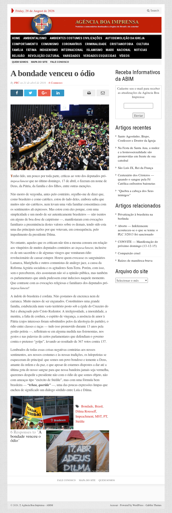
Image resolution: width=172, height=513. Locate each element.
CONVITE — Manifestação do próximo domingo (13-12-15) (138, 243)
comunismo (50, 44)
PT (105, 416)
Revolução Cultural (44, 56)
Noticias (140, 50)
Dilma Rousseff (86, 411)
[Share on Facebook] (17, 93)
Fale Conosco (59, 62)
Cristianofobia (121, 44)
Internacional (72, 50)
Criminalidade (96, 44)
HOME (16, 38)
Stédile (80, 421)
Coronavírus (72, 44)
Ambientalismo (35, 38)
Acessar (114, 505)
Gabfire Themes (154, 505)
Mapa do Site (39, 62)
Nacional (124, 50)
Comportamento (25, 44)
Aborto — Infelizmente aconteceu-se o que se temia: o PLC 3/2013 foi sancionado (138, 230)
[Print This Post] (88, 93)
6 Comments (56, 83)
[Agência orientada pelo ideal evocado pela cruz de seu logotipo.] (86, 24)
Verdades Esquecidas (99, 56)
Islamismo (94, 50)
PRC (16, 83)
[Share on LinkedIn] (58, 93)
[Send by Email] (102, 93)
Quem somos (20, 62)
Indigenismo (49, 50)
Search (154, 10)
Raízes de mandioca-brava (135, 260)
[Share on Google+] (45, 93)
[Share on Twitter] (31, 93)
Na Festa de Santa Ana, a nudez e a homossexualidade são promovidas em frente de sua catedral (138, 154)
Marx (110, 50)
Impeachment (84, 416)
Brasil (99, 406)
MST (98, 416)
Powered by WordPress (131, 505)
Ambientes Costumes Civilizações (76, 38)
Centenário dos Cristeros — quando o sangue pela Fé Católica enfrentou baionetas (136, 179)
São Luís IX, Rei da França (135, 168)
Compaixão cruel (129, 253)
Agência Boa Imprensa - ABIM (36, 505)
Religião (18, 56)
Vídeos (124, 56)
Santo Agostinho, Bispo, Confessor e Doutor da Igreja (137, 138)
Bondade (87, 406)
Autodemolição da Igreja (125, 38)
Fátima (31, 50)
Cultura (142, 44)
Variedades (71, 56)
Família (17, 50)
